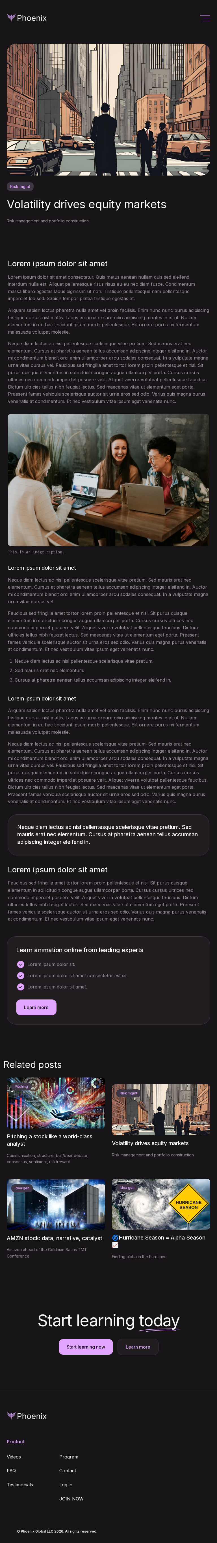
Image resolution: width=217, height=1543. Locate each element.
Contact (67, 1470)
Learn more (36, 1007)
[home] (33, 17)
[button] (205, 18)
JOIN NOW (71, 1499)
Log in (65, 1484)
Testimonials (20, 1484)
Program (68, 1457)
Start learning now (86, 1347)
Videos (14, 1457)
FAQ (11, 1470)
